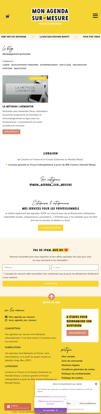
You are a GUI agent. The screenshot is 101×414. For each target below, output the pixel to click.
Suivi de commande (72, 360)
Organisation (80, 65)
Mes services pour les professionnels (50, 208)
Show (17, 406)
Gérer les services (43, 396)
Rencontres (20, 68)
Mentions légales (71, 365)
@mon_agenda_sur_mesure (50, 185)
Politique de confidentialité (75, 409)
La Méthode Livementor (18, 106)
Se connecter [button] (49, 410)
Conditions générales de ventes (78, 369)
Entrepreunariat (49, 65)
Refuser (67, 403)
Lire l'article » (11, 132)
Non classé (65, 65)
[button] (96, 384)
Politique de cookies (72, 378)
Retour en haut (51, 303)
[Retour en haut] (51, 296)
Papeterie (7, 68)
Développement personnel (25, 65)
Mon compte (68, 356)
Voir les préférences (88, 403)
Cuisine (6, 65)
